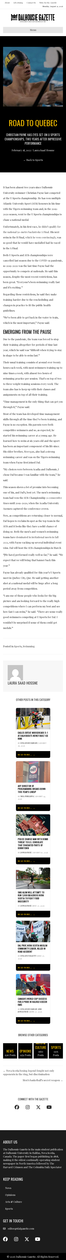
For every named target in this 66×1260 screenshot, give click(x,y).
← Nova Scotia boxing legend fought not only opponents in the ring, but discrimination (28, 1072)
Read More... (25, 754)
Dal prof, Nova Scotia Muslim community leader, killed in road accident (32, 948)
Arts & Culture (13, 1201)
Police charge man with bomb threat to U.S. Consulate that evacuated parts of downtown (33, 844)
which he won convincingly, (40, 237)
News (8, 1188)
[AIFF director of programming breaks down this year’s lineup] (33, 771)
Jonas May (26, 852)
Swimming (29, 646)
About (7, 2)
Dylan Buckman (29, 743)
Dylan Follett (28, 956)
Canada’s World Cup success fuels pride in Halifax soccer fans (32, 1001)
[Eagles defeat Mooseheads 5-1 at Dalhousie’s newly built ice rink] (33, 718)
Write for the (47, 2)
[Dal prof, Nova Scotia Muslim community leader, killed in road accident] (33, 931)
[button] (16, 1107)
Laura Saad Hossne (43, 150)
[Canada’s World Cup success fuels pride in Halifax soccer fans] (33, 984)
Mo (25, 451)
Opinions (10, 1194)
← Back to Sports (33, 160)
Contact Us (31, 2)
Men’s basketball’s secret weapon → (43, 1080)
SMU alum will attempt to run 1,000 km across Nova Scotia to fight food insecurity (31, 897)
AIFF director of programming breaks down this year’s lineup (32, 789)
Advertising (18, 2)
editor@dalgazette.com (21, 1228)
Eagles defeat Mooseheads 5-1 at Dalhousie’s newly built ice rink (33, 735)
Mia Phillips (27, 796)
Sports (18, 646)
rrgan (30, 451)
